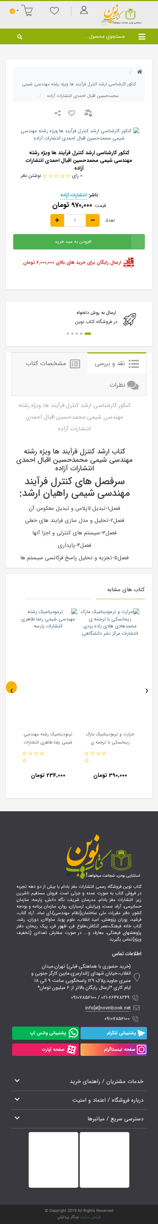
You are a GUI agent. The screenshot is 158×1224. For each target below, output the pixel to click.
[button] (87, 334)
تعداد (110, 220)
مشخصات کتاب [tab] (47, 363)
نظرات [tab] (117, 385)
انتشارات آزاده (73, 195)
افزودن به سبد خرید (73, 241)
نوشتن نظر (31, 175)
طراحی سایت (90, 1217)
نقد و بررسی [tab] (111, 363)
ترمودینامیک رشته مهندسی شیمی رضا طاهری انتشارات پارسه (48, 742)
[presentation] (11, 687)
